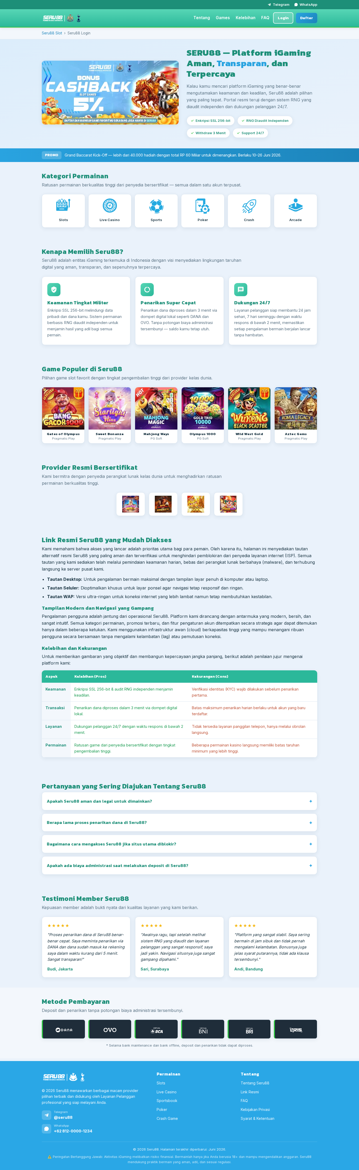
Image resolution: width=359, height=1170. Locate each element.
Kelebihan (245, 17)
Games (223, 17)
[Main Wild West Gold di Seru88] (249, 408)
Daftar (306, 18)
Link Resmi (250, 1092)
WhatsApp (308, 4)
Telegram (281, 4)
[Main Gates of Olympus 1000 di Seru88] (203, 408)
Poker (162, 1109)
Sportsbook (167, 1100)
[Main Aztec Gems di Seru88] (296, 408)
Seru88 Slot (52, 33)
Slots (161, 1083)
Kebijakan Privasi (255, 1109)
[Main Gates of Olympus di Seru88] (63, 408)
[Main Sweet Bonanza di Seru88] (110, 408)
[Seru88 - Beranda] (62, 18)
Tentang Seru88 (255, 1083)
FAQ (265, 17)
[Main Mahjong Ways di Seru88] (156, 408)
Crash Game (167, 1118)
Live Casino (167, 1092)
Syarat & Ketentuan (257, 1118)
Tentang (201, 17)
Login (283, 18)
